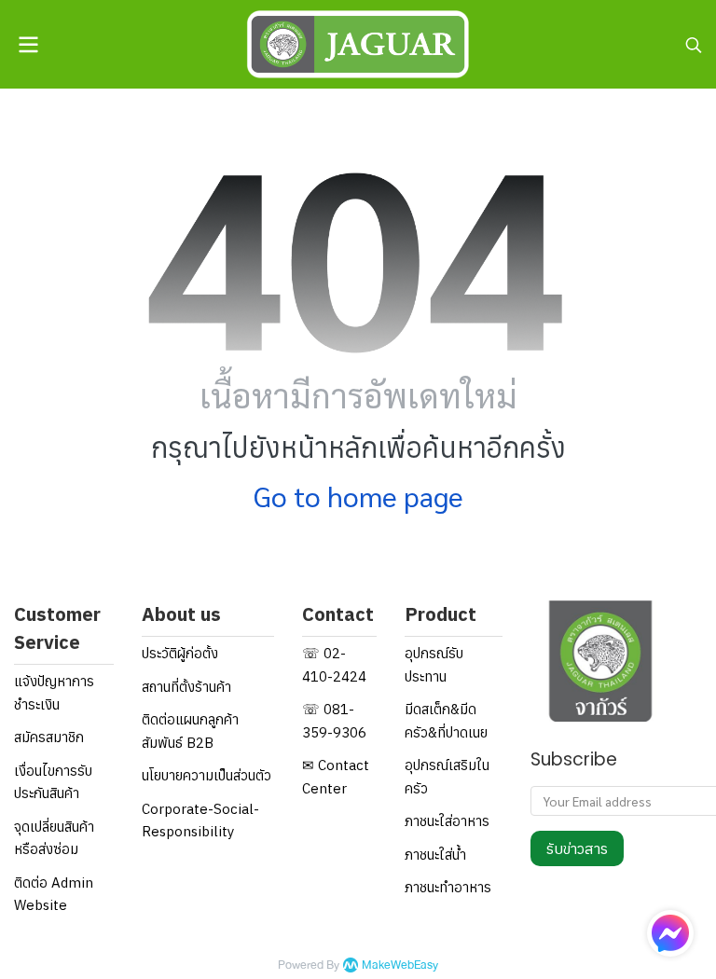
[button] (694, 45)
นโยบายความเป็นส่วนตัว (206, 775)
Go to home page (358, 495)
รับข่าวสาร (577, 848)
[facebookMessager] (670, 933)
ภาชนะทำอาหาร (448, 887)
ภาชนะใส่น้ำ (435, 854)
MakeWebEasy (400, 965)
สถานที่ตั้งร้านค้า (186, 687)
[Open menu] (28, 44)
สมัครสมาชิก (49, 737)
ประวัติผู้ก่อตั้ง (180, 653)
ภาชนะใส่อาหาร (447, 821)
